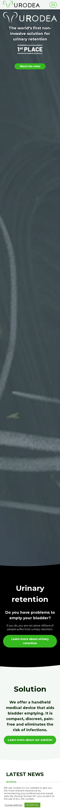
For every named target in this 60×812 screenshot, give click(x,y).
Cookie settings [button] (13, 805)
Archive (11, 781)
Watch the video (30, 66)
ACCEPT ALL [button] (32, 805)
